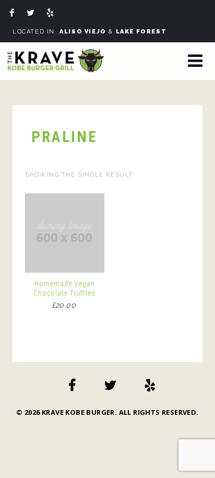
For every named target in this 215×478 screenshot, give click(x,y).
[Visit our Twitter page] (32, 13)
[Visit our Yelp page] (51, 13)
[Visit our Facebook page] (13, 13)
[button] (195, 62)
